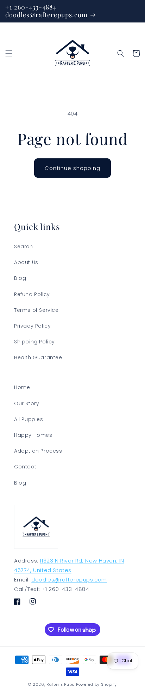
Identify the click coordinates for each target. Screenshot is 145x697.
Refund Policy (32, 294)
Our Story (26, 403)
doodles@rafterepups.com (69, 579)
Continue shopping (72, 168)
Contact (25, 466)
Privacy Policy (32, 325)
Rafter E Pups (60, 684)
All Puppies (28, 419)
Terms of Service (36, 310)
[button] (9, 53)
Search (23, 246)
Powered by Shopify (96, 684)
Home (22, 387)
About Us (26, 262)
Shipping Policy (34, 341)
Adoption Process (38, 450)
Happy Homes (33, 435)
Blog (20, 278)
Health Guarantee (38, 357)
